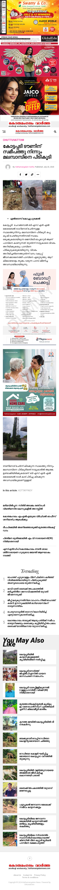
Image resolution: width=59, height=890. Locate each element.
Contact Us (27, 875)
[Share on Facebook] (20, 174)
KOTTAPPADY (25, 490)
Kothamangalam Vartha (24, 167)
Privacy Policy (40, 875)
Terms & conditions (30, 877)
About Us (17, 875)
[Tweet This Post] (26, 174)
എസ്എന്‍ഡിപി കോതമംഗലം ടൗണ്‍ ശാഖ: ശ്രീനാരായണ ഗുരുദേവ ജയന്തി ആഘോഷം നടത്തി (26, 552)
